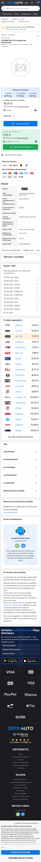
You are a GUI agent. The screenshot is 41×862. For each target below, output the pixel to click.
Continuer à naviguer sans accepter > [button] (26, 823)
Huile (35, 14)
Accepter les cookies (20, 852)
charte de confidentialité (13, 605)
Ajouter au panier (22, 123)
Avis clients (20, 791)
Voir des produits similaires (20, 436)
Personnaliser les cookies (20, 858)
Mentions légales (20, 793)
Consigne (20, 768)
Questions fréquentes (20, 765)
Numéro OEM (28, 250)
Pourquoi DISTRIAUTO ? (20, 757)
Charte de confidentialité (20, 796)
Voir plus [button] (9, 313)
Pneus (16, 14)
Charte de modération (20, 799)
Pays (20, 754)
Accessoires (26, 14)
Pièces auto (7, 14)
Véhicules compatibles (11, 250)
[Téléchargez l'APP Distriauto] (10, 660)
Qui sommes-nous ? (20, 779)
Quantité (7, 116)
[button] (26, 2)
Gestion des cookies (20, 788)
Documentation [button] (11, 512)
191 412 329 (11, 281)
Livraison (20, 760)
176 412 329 (11, 277)
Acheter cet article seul (22, 147)
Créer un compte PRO (20, 762)
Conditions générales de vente (20, 782)
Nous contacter (20, 785)
